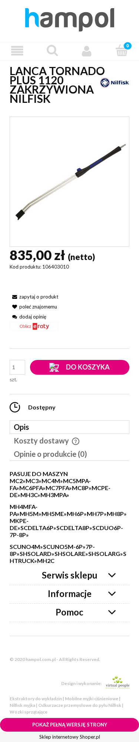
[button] (17, 51)
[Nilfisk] (114, 82)
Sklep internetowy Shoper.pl (69, 737)
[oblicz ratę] (34, 329)
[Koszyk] (121, 50)
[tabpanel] (69, 517)
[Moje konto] (87, 51)
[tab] (69, 427)
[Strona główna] (69, 18)
